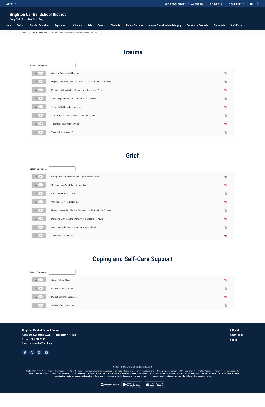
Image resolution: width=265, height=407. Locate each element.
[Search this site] (258, 3)
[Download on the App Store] (154, 384)
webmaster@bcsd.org (41, 343)
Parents (24, 32)
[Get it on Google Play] (131, 384)
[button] (11, 3)
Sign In (233, 339)
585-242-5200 (38, 339)
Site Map (234, 329)
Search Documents (38, 65)
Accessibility (236, 334)
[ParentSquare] (109, 385)
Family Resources (39, 32)
